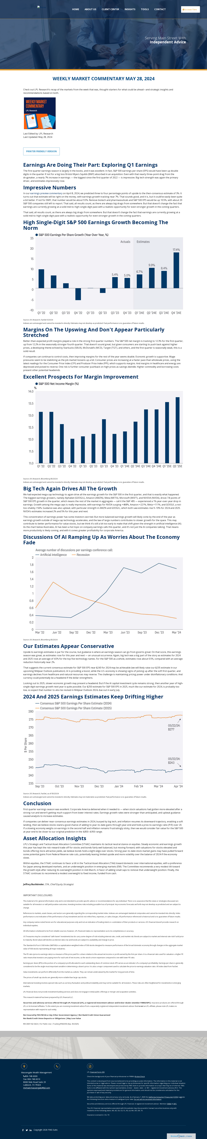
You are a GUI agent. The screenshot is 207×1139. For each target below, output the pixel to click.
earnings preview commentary (46, 193)
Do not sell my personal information (147, 1099)
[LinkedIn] (31, 1130)
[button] (90, 9)
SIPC (175, 1104)
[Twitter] (27, 1130)
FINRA (169, 1104)
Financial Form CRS (97, 1072)
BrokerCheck (140, 1076)
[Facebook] (23, 1130)
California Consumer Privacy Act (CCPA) (163, 1097)
